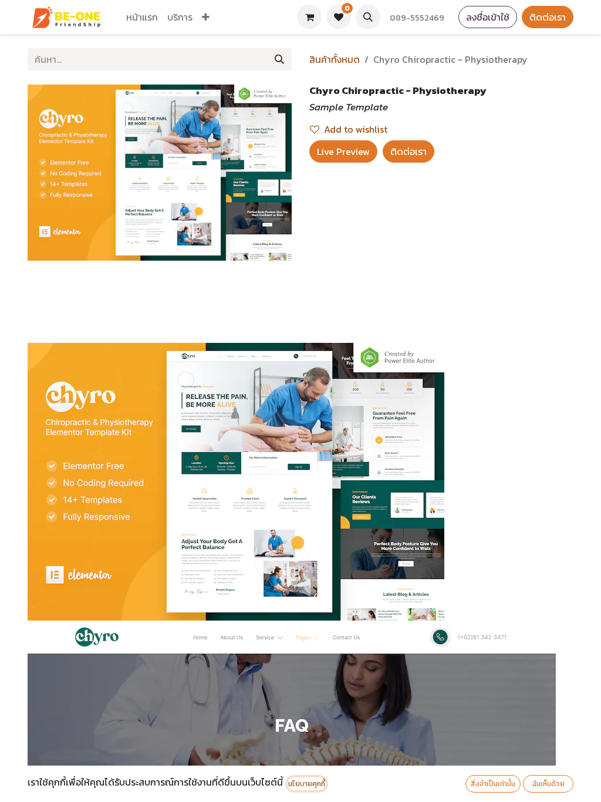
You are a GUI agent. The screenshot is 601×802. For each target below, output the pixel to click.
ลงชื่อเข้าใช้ (487, 17)
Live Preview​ (343, 151)
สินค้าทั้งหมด (334, 59)
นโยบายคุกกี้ (306, 784)
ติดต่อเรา (547, 17)
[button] (368, 17)
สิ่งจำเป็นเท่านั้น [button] (493, 784)
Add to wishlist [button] (355, 129)
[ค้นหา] (279, 59)
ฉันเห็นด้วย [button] (548, 784)
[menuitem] (142, 17)
